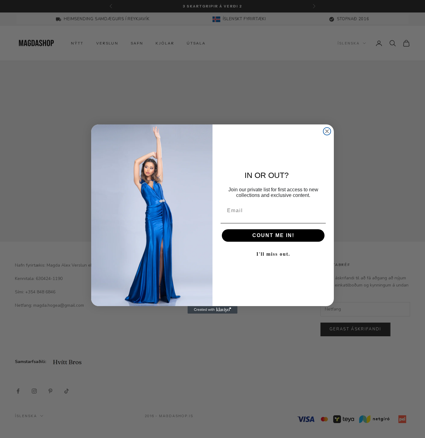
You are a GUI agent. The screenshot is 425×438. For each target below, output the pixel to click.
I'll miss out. (273, 254)
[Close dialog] (327, 131)
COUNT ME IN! (273, 235)
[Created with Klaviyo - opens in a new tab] (212, 310)
